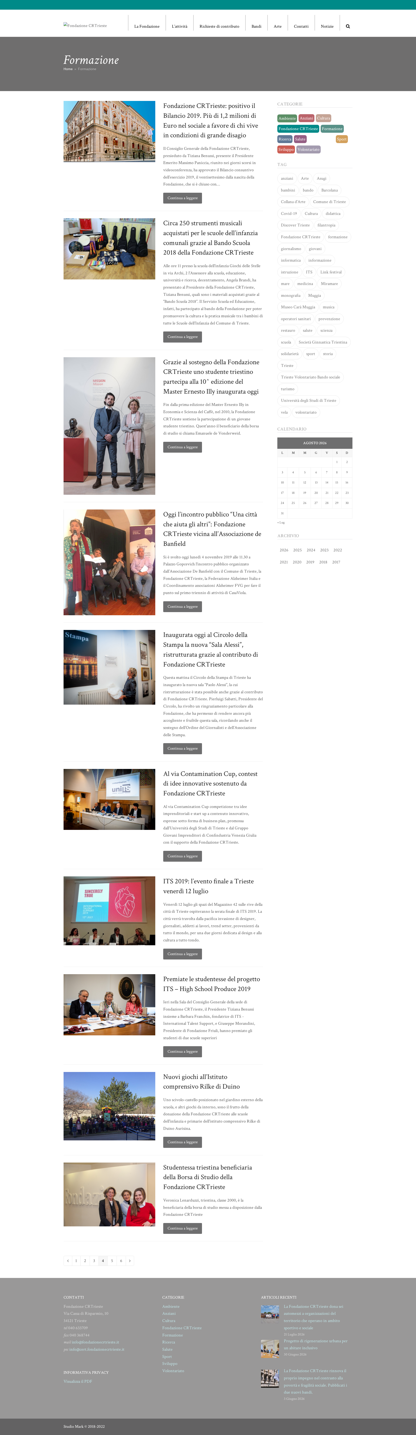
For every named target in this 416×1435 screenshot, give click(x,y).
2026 (284, 550)
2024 (311, 550)
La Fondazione (147, 26)
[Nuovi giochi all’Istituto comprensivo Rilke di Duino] (109, 1105)
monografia (290, 295)
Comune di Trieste (329, 202)
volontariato (306, 412)
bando (308, 190)
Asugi (321, 178)
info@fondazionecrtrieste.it (95, 1342)
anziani (287, 178)
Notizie (327, 26)
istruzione (289, 272)
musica (328, 307)
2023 (324, 550)
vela (284, 412)
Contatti (301, 26)
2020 (297, 562)
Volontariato (308, 149)
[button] (348, 23)
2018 (323, 562)
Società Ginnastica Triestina (323, 342)
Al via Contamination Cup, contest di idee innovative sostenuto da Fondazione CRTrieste (210, 783)
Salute (300, 139)
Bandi (256, 26)
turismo (287, 389)
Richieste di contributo (219, 26)
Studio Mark (74, 1426)
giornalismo (291, 248)
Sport (342, 139)
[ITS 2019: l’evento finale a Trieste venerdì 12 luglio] (109, 910)
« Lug (281, 522)
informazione (320, 260)
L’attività (179, 26)
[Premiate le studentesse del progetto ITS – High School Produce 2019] (109, 1004)
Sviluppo (286, 149)
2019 (310, 562)
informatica (291, 260)
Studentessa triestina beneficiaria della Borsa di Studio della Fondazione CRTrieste (207, 1177)
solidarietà (290, 354)
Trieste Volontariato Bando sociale (310, 377)
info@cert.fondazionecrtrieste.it (96, 1349)
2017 (336, 562)
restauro (288, 330)
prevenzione (329, 319)
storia (328, 354)
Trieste (287, 365)
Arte (278, 26)
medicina (305, 283)
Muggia (314, 295)
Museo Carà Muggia (298, 307)
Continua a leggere (183, 198)
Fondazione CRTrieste (298, 129)
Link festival (331, 272)
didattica (333, 213)
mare (285, 283)
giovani (315, 248)
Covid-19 (289, 213)
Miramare (329, 283)
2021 (284, 562)
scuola (286, 342)
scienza (326, 330)
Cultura (323, 118)
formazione (338, 237)
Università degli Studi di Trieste (308, 400)
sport (310, 354)
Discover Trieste (295, 225)
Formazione (332, 129)
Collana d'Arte (293, 202)
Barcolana (329, 190)
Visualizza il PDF (78, 1381)
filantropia (326, 225)
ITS (309, 272)
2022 (337, 550)
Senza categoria (321, 139)
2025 (297, 550)
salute (307, 330)
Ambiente (287, 118)
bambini (288, 190)
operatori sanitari (296, 319)
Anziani (306, 118)
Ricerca (285, 139)
